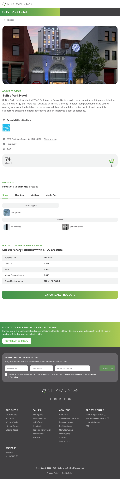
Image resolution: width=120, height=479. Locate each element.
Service (9, 452)
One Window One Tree (69, 418)
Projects (10, 20)
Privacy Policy (53, 473)
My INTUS (11, 456)
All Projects (37, 414)
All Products (11, 414)
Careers (62, 437)
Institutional (37, 433)
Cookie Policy (67, 473)
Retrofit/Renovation (41, 430)
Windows (10, 418)
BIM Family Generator (96, 418)
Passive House (39, 418)
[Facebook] (50, 399)
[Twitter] (65, 399)
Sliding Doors (12, 430)
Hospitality (37, 426)
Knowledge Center (94, 414)
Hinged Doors (12, 426)
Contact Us (64, 441)
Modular (36, 437)
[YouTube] (69, 399)
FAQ (87, 426)
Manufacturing (66, 430)
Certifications (65, 426)
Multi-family (38, 422)
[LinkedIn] (60, 399)
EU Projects (64, 433)
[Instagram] (55, 399)
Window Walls (12, 422)
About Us (63, 414)
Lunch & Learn (93, 422)
